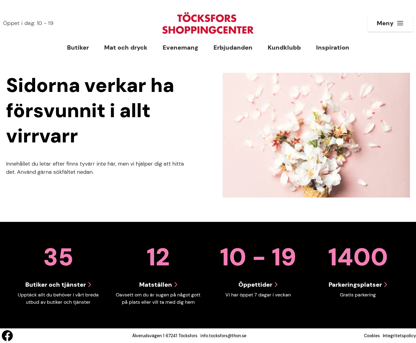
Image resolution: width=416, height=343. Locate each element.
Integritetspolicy (399, 335)
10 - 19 (28, 23)
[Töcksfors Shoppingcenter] (208, 23)
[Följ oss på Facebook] (7, 335)
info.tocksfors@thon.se (223, 335)
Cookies (372, 335)
